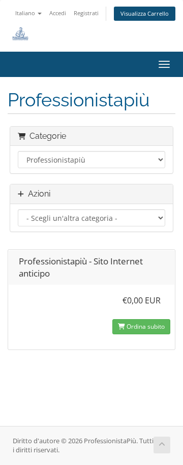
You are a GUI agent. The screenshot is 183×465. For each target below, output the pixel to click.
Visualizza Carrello (144, 13)
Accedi (57, 13)
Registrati (86, 13)
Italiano (26, 13)
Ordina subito (145, 326)
